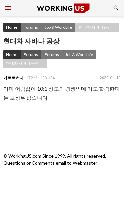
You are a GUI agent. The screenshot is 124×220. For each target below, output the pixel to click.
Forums (31, 27)
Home (11, 27)
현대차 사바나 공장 (95, 27)
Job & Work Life (58, 27)
